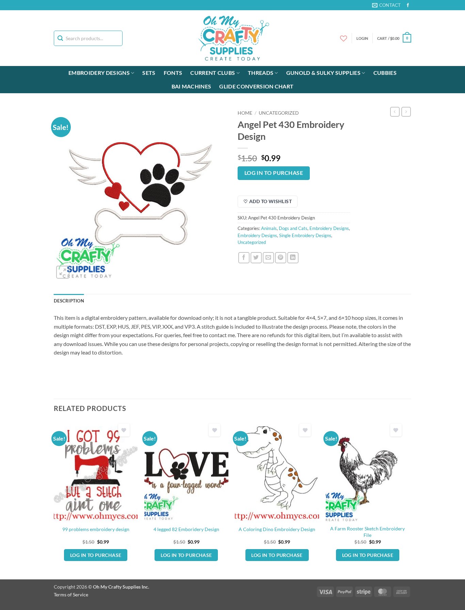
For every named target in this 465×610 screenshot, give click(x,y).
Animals (269, 228)
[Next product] (395, 111)
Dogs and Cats (293, 228)
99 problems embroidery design (95, 529)
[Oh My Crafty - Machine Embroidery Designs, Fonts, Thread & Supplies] (233, 38)
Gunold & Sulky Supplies (323, 72)
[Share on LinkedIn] (293, 257)
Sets (148, 72)
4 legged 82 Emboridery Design (186, 529)
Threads (260, 72)
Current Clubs (212, 72)
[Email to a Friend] (268, 257)
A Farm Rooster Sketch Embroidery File (367, 532)
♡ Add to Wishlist (267, 201)
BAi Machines (191, 86)
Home (245, 113)
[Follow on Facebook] (408, 5)
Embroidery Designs (99, 72)
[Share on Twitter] (256, 257)
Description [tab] (69, 300)
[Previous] (54, 499)
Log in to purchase (273, 173)
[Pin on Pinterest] (280, 257)
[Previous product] (406, 111)
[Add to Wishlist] (124, 430)
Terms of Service (71, 594)
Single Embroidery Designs (305, 235)
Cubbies (385, 72)
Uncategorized (279, 113)
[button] (394, 38)
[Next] (409, 499)
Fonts (173, 72)
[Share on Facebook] (244, 257)
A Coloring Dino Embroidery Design (277, 529)
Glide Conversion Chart (256, 86)
